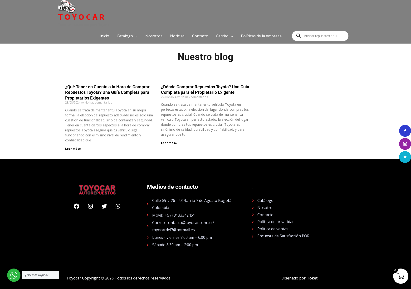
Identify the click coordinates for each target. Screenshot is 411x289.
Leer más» (73, 149)
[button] (127, 36)
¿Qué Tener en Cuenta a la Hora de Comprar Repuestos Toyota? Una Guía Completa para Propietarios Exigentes (107, 92)
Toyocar (82, 17)
